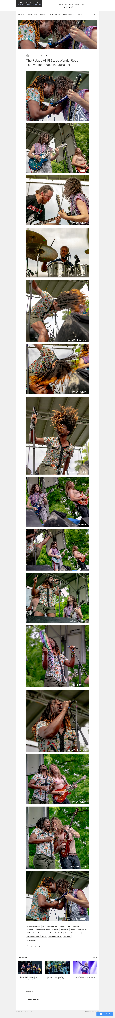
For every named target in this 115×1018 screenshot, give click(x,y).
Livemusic (30, 929)
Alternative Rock (75, 933)
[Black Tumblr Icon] (69, 7)
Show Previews (68, 15)
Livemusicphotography (43, 929)
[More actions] (88, 56)
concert (62, 926)
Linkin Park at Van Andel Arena (85, 977)
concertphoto (64, 929)
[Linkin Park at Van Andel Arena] (85, 967)
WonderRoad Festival (55, 936)
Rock (68, 926)
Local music (58, 933)
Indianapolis (76, 926)
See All (95, 957)
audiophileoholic (52, 926)
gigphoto (55, 929)
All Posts (21, 15)
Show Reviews (32, 15)
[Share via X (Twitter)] (31, 946)
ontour (73, 929)
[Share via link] (39, 946)
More (78, 15)
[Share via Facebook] (27, 946)
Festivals (43, 15)
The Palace (67, 936)
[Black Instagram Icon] (72, 7)
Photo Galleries (55, 15)
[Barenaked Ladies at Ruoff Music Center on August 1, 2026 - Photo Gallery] (57, 967)
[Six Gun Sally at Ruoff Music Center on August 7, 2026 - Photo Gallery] (30, 967)
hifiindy (44, 936)
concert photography (33, 926)
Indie (66, 933)
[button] (95, 14)
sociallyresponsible (33, 936)
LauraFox (50, 933)
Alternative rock (82, 929)
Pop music (41, 933)
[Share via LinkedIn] (35, 946)
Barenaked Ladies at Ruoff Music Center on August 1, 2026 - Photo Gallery (55, 978)
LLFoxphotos (31, 933)
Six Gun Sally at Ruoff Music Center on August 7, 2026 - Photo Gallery (29, 978)
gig (43, 926)
